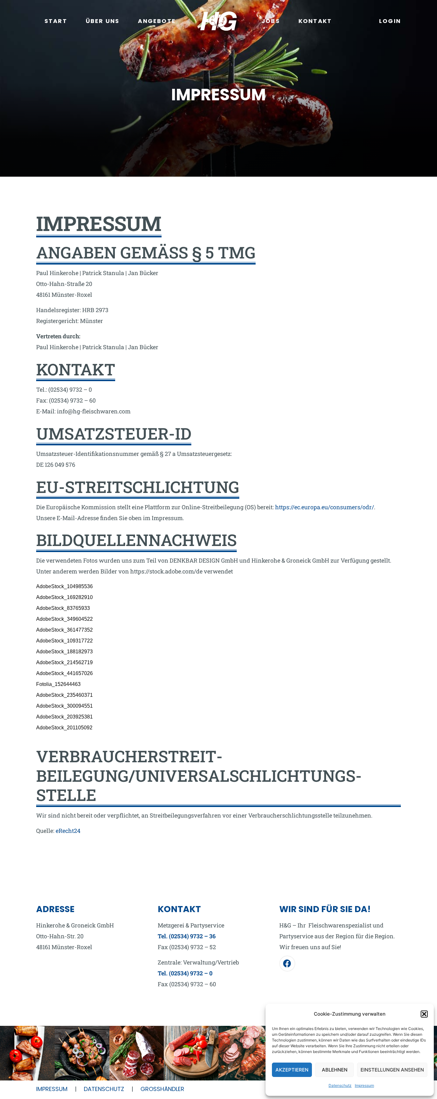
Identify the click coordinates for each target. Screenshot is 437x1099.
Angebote (157, 21)
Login (390, 21)
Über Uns (103, 21)
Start (55, 21)
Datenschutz (340, 1085)
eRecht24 (68, 830)
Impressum (364, 1085)
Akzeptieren (291, 1070)
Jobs (270, 21)
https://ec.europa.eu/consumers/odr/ (324, 507)
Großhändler (162, 1089)
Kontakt (315, 21)
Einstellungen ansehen (392, 1070)
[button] (424, 1014)
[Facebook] (287, 964)
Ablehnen (334, 1070)
